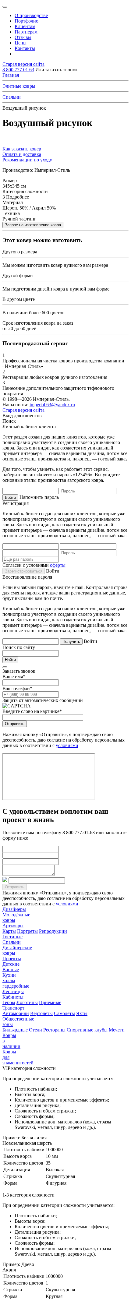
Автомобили (15, 1013)
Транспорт (13, 1007)
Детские (10, 964)
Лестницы (13, 991)
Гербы (8, 1002)
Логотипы (27, 1002)
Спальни (11, 97)
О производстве (31, 15)
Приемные (50, 1002)
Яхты (81, 1013)
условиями (67, 745)
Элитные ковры (18, 86)
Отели (35, 1029)
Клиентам (25, 26)
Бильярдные (15, 1029)
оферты (58, 565)
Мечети (117, 1029)
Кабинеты (12, 997)
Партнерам (26, 31)
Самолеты (64, 1013)
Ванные (10, 969)
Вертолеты (41, 1013)
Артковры (12, 925)
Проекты (11, 958)
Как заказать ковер (21, 148)
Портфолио (26, 20)
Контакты (25, 48)
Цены (21, 42)
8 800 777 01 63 (18, 69)
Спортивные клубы (87, 1029)
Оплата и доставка (21, 154)
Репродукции (53, 931)
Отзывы (23, 37)
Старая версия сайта (23, 64)
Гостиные (12, 936)
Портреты (27, 931)
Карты (9, 931)
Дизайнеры (14, 909)
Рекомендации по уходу (27, 159)
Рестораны (54, 1029)
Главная (10, 75)
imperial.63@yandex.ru (52, 404)
